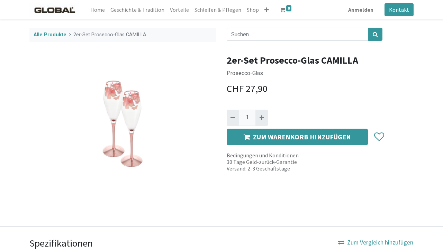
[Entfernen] (233, 118)
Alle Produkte (50, 35)
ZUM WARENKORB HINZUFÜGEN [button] (302, 136)
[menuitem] (98, 10)
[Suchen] (375, 34)
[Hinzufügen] (261, 118)
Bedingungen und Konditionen (263, 155)
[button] (267, 10)
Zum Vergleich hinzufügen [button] (380, 242)
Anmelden (360, 9)
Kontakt (399, 9)
